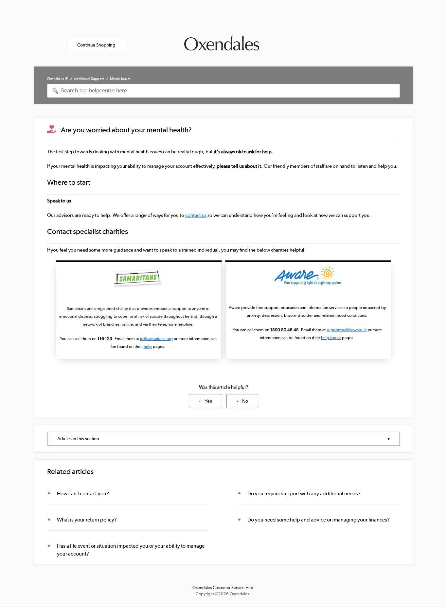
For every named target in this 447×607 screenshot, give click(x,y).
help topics (331, 337)
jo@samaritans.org (156, 338)
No (245, 401)
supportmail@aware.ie (347, 329)
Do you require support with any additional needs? (304, 493)
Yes (208, 401)
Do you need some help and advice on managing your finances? (318, 520)
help (148, 346)
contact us (195, 215)
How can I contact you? (83, 493)
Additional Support (89, 79)
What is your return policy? (87, 520)
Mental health (120, 79)
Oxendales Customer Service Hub (222, 587)
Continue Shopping (96, 44)
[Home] (221, 41)
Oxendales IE (57, 79)
